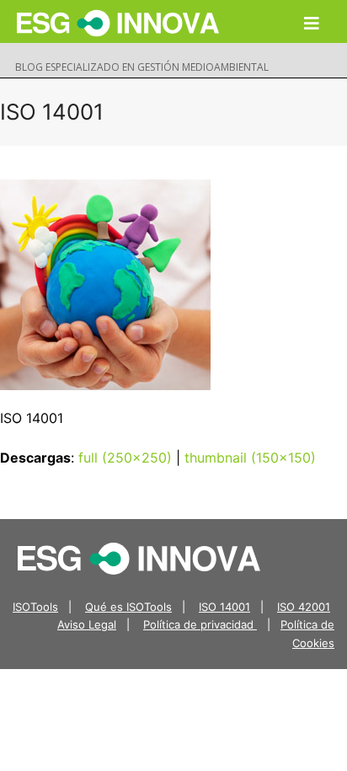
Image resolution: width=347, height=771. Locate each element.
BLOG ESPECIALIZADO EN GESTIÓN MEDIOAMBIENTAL (142, 67)
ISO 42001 (303, 606)
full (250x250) (125, 457)
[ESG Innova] (139, 557)
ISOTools (35, 606)
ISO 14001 (224, 606)
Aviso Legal (86, 624)
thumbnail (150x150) (250, 457)
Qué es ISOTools (128, 606)
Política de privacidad (200, 624)
